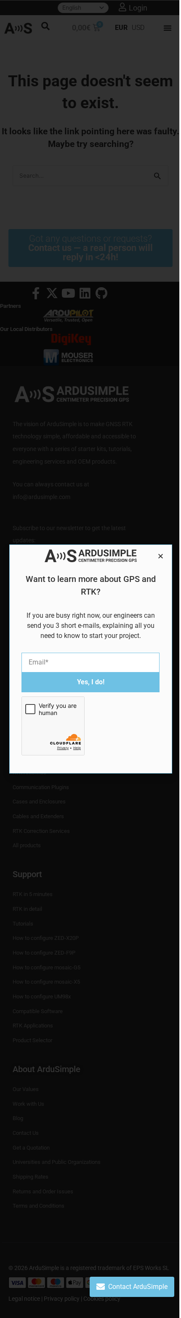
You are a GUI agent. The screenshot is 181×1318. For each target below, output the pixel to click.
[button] (160, 556)
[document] (90, 659)
